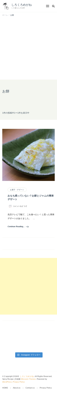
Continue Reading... (16, 226)
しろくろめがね (21, 4)
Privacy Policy (19, 382)
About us (17, 388)
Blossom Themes (28, 379)
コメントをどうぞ (20, 206)
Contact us (30, 388)
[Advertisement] (28, 48)
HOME (5, 388)
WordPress (7, 382)
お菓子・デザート (17, 190)
